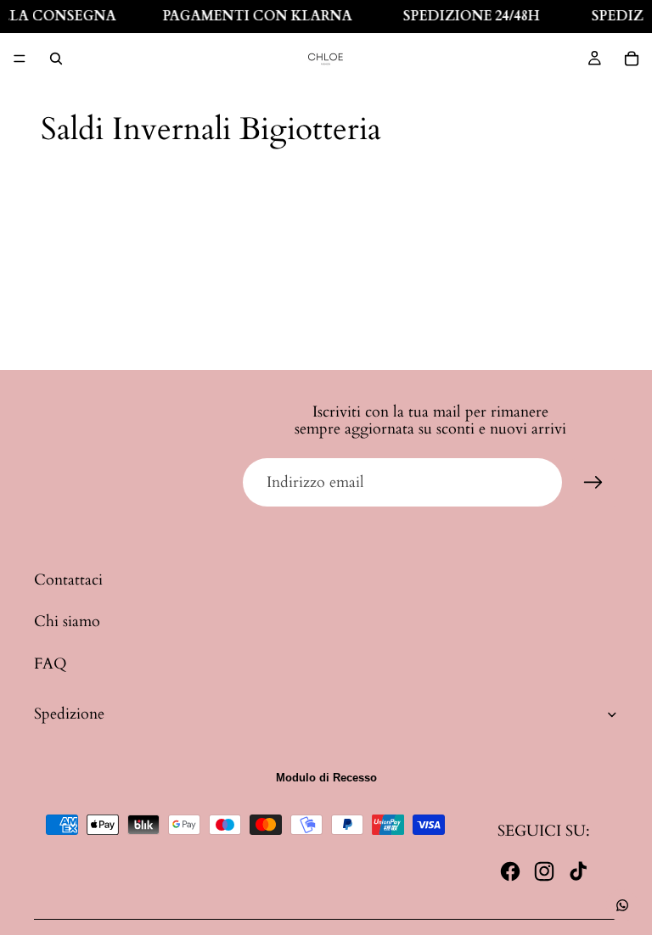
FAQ (50, 664)
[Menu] (19, 58)
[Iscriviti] (593, 482)
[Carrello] (631, 58)
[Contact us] (622, 905)
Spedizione (69, 714)
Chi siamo (67, 621)
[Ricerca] (56, 58)
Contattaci (68, 580)
